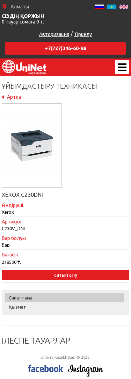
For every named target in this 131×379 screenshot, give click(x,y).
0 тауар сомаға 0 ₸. (23, 19)
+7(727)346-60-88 (65, 48)
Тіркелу (83, 34)
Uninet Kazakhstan (24, 67)
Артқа (14, 97)
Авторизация (54, 34)
